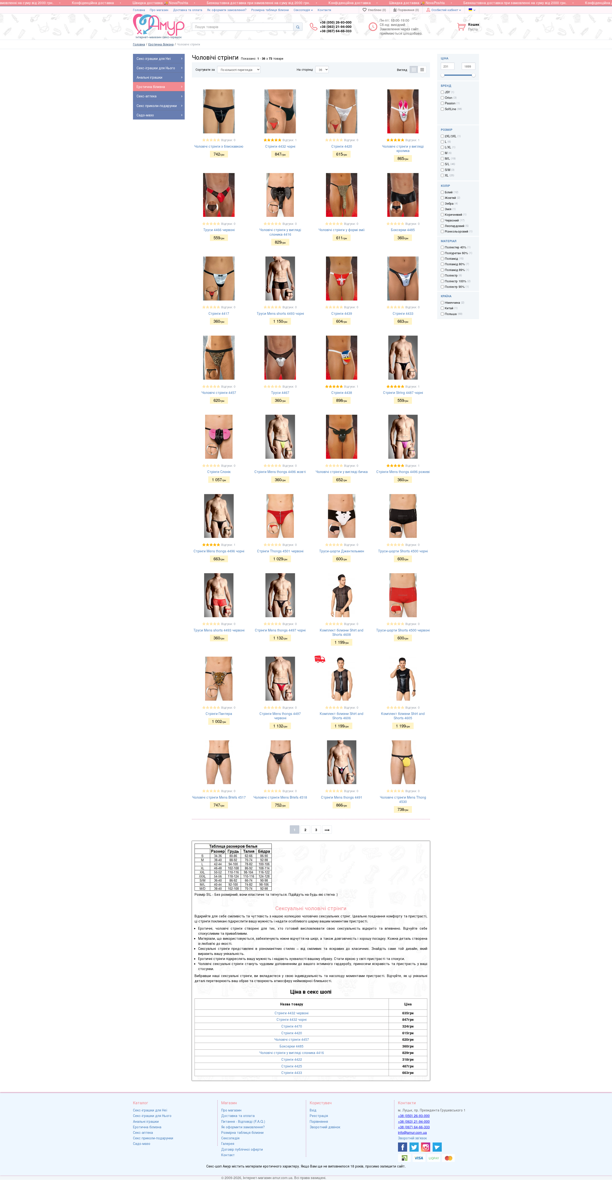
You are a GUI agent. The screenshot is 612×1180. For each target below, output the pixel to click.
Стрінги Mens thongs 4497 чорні (280, 630)
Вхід (313, 1110)
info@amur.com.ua (412, 1132)
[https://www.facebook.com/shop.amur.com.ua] (402, 1147)
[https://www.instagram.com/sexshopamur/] (425, 1147)
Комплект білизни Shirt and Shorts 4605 (403, 715)
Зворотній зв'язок (412, 1138)
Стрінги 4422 (291, 1059)
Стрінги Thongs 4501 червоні (280, 551)
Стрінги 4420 (341, 146)
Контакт (228, 1154)
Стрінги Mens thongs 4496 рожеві (403, 471)
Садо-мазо (141, 1143)
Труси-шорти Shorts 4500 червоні (403, 630)
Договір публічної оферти (242, 1149)
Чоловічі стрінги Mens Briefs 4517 (219, 797)
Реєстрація (319, 1115)
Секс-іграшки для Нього (152, 1115)
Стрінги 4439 (341, 313)
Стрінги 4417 (218, 313)
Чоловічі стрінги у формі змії (342, 229)
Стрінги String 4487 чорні (403, 392)
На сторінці (305, 69)
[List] (422, 69)
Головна (139, 10)
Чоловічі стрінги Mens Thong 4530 (403, 799)
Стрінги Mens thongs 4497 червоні (280, 715)
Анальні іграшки (146, 1121)
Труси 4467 (280, 392)
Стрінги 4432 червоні (292, 1012)
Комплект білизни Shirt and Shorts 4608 (341, 632)
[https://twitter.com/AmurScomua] (414, 1147)
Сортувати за (205, 69)
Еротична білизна (147, 1126)
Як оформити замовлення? (226, 10)
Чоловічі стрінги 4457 (219, 392)
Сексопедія (302, 10)
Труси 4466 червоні (219, 229)
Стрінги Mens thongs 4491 (341, 797)
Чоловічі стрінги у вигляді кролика (403, 148)
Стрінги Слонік (219, 471)
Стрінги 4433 (403, 313)
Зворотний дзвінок (325, 1126)
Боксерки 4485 (403, 229)
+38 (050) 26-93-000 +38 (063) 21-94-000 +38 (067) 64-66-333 (336, 26)
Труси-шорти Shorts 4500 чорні (403, 551)
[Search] (298, 27)
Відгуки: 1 (290, 140)
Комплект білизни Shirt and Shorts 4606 (341, 715)
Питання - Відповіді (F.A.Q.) (243, 1121)
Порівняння (319, 1121)
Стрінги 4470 (291, 1026)
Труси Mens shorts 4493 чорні (280, 313)
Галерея (227, 1143)
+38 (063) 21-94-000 (414, 1121)
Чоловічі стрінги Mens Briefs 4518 (280, 797)
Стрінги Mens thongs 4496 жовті (280, 471)
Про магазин (159, 10)
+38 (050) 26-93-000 (414, 1115)
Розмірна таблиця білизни (270, 10)
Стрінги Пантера (219, 713)
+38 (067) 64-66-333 (414, 1126)
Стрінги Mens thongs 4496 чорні (219, 551)
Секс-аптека (143, 1132)
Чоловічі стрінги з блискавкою (218, 146)
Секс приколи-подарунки (153, 1138)
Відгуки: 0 (228, 140)
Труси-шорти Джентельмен (341, 551)
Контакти (324, 10)
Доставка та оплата (187, 10)
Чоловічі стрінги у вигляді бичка (342, 471)
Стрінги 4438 (341, 392)
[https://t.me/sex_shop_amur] (437, 1147)
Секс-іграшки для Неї (150, 1110)
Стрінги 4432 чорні (280, 146)
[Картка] (414, 69)
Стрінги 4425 (291, 1066)
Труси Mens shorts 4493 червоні (219, 630)
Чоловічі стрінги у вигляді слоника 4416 (280, 231)
